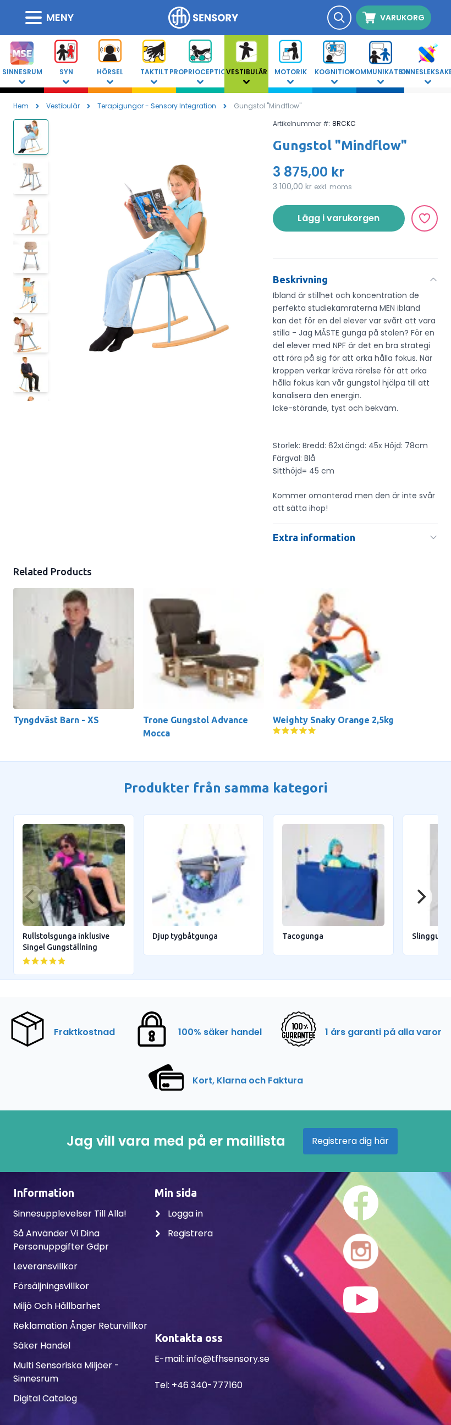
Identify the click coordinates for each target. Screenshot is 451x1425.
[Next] (420, 897)
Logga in (184, 1213)
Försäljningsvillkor (51, 1286)
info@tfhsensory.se (228, 1358)
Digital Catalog (45, 1398)
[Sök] (339, 17)
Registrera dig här (350, 1141)
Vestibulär (63, 106)
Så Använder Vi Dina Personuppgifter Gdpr (61, 1240)
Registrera (189, 1233)
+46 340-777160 (207, 1385)
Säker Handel (41, 1345)
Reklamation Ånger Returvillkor (80, 1325)
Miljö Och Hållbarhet (57, 1306)
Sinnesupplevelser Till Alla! (70, 1213)
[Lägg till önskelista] (424, 218)
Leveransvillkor (45, 1266)
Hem (21, 106)
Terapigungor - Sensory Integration (156, 106)
